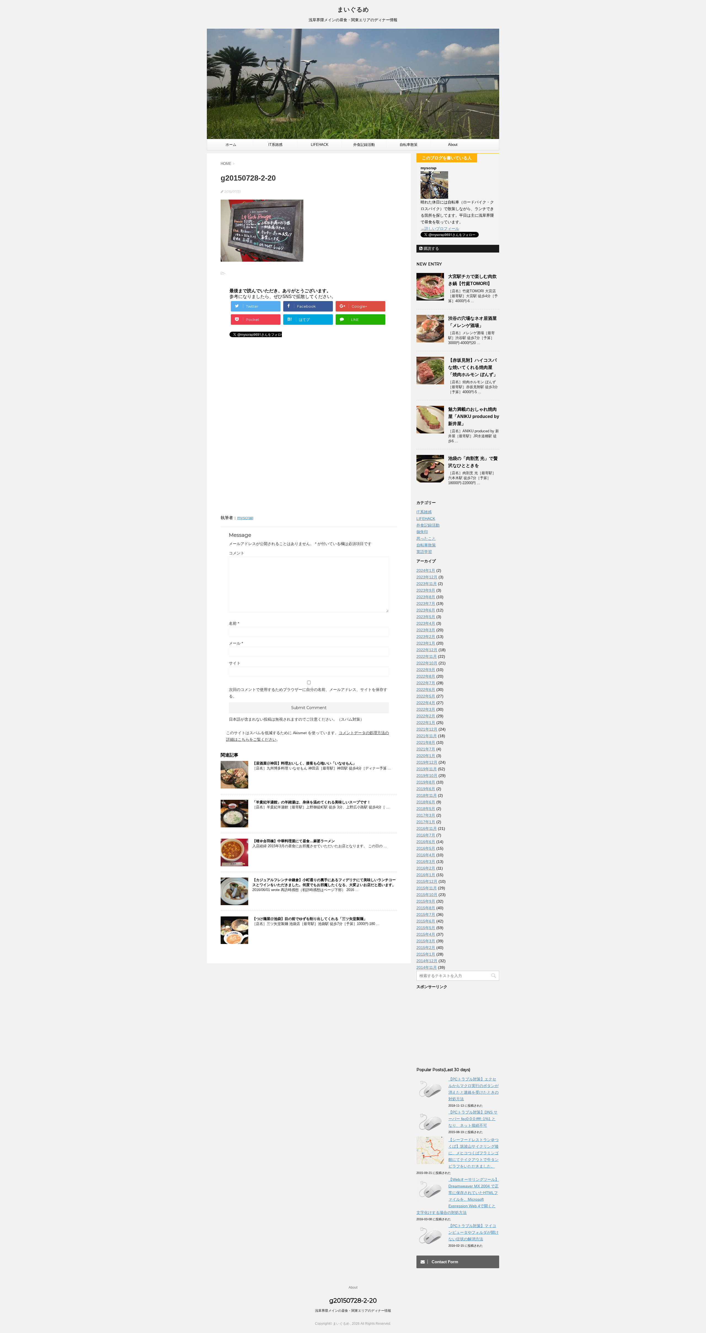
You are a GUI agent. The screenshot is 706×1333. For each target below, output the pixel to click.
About (453, 145)
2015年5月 (425, 928)
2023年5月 (425, 617)
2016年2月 (425, 868)
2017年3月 (425, 815)
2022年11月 (426, 656)
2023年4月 (425, 623)
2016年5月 (425, 848)
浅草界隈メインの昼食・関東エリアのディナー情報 (353, 1311)
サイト (234, 663)
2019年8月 (425, 782)
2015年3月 (425, 941)
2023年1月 (425, 643)
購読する (430, 248)
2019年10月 (426, 775)
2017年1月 (425, 822)
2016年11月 (426, 828)
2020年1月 (425, 755)
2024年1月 (425, 570)
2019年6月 (425, 789)
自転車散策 (409, 145)
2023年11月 (426, 583)
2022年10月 (426, 663)
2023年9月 (425, 590)
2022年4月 (425, 703)
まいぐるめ (353, 9)
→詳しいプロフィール (440, 228)
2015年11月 (426, 888)
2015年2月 (425, 947)
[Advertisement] (267, 388)
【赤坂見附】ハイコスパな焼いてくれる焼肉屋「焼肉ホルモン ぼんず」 (473, 367)
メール (236, 643)
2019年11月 (426, 769)
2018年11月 (426, 795)
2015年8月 (425, 908)
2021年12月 (426, 729)
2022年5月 (425, 696)
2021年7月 (425, 749)
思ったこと (426, 538)
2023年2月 (425, 636)
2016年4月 (425, 855)
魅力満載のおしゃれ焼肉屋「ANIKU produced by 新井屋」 (473, 416)
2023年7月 (425, 603)
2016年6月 (425, 842)
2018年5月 (425, 808)
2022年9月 (425, 669)
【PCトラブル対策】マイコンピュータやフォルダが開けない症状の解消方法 (473, 1232)
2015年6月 (425, 921)
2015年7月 (425, 914)
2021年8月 (425, 742)
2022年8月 (425, 676)
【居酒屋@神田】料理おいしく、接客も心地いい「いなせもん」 (304, 763)
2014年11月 (426, 967)
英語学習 (424, 551)
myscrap (245, 517)
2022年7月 (425, 683)
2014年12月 (426, 961)
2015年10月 (426, 894)
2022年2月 (425, 716)
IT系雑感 (275, 145)
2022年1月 (425, 722)
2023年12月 (426, 577)
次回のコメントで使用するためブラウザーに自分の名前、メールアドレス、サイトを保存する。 (308, 692)
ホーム (231, 145)
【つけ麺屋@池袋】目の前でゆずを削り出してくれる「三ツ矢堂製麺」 (309, 919)
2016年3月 (425, 861)
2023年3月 (425, 630)
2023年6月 (425, 610)
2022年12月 (426, 650)
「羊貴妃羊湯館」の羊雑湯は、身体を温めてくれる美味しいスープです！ (311, 802)
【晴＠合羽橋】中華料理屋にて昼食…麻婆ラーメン (293, 841)
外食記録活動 (364, 145)
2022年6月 (425, 689)
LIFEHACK (319, 145)
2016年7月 (425, 835)
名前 (234, 623)
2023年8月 (425, 597)
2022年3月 (425, 709)
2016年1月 (425, 875)
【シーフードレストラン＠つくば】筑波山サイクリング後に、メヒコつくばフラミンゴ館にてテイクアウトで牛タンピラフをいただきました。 (473, 1153)
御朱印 (422, 532)
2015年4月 (425, 934)
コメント (236, 553)
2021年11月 (426, 736)
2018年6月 (425, 802)
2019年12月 (426, 762)
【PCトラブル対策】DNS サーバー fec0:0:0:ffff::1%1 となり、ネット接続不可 (473, 1119)
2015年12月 (426, 881)
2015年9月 (425, 901)
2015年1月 (425, 954)
